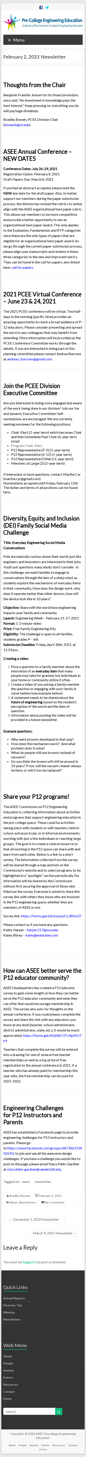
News (14, 1202)
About (7, 1356)
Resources (10, 1384)
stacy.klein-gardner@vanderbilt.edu (34, 1169)
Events (8, 1377)
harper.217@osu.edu (42, 930)
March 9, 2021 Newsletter (55, 1233)
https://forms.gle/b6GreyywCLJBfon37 (51, 916)
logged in (29, 1262)
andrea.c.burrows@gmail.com (29, 359)
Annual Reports (14, 1298)
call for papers (22, 267)
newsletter (43, 1181)
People (8, 1363)
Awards (8, 1370)
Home (7, 1398)
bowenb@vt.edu (16, 125)
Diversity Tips (12, 1305)
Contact (9, 1391)
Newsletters (27, 1202)
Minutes (9, 1312)
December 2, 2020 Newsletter (34, 1219)
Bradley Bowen (20, 1196)
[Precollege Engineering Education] (42, 15)
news (26, 1181)
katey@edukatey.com (41, 935)
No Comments (55, 1202)
